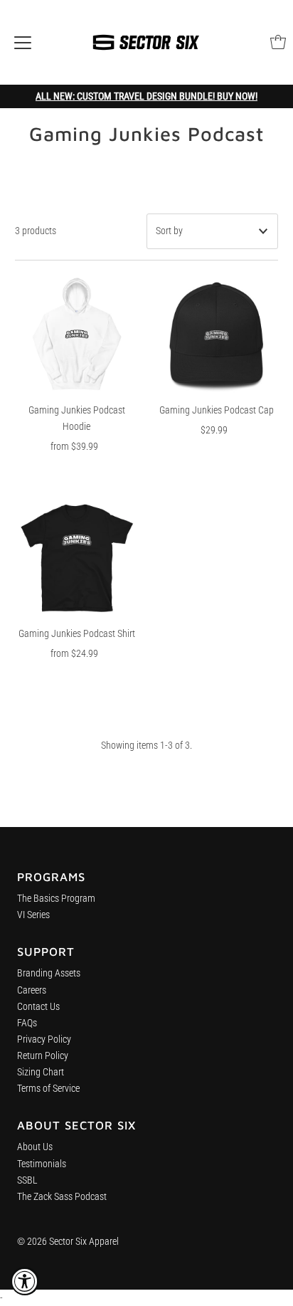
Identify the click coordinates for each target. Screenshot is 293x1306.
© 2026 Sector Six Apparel (68, 1242)
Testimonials (41, 1164)
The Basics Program (56, 898)
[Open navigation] (23, 42)
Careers (31, 990)
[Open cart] (278, 42)
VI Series (33, 915)
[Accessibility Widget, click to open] (25, 1281)
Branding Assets (48, 973)
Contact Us (38, 1007)
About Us (35, 1147)
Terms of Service (48, 1089)
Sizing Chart (40, 1072)
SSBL (27, 1180)
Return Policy (42, 1056)
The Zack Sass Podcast (62, 1197)
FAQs (27, 1023)
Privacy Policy (44, 1039)
